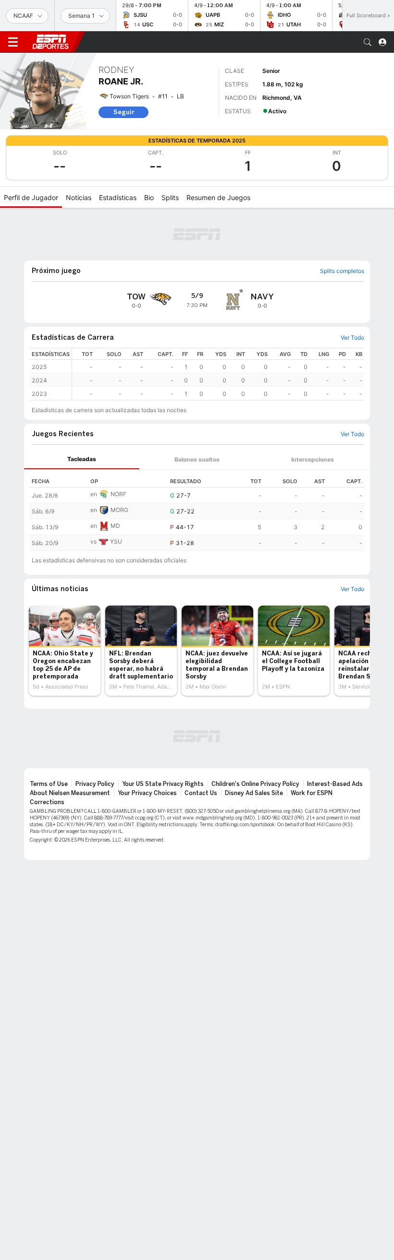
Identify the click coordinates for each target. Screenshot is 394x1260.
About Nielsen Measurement (70, 793)
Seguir (123, 112)
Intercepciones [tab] (312, 459)
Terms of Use (49, 784)
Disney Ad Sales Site (254, 793)
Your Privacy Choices (147, 793)
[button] (367, 42)
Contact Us (201, 793)
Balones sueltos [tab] (197, 459)
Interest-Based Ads (335, 784)
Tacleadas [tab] (81, 459)
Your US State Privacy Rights (163, 784)
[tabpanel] (197, 510)
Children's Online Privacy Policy (255, 784)
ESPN (50, 41)
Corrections (47, 802)
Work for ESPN (311, 793)
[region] (218, 374)
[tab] (81, 459)
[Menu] (13, 42)
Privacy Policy (94, 784)
